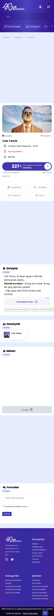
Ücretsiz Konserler (13, 589)
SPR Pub (11, 157)
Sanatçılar (34, 26)
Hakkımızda (37, 546)
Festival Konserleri (13, 580)
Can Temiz (16, 333)
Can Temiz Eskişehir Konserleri (16, 309)
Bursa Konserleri (39, 592)
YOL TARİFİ (25, 410)
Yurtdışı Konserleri (13, 586)
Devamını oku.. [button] (25, 301)
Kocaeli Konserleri (40, 598)
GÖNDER (7, 514)
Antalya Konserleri (40, 595)
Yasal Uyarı (37, 553)
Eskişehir (8, 136)
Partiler (8, 583)
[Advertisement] (27, 71)
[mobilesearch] (49, 16)
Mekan (10, 351)
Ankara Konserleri (40, 586)
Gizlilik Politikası (39, 549)
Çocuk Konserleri (12, 592)
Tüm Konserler (13, 26)
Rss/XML (36, 562)
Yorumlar (12, 487)
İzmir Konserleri (39, 589)
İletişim (35, 543)
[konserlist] (13, 6)
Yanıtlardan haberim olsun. (16, 506)
